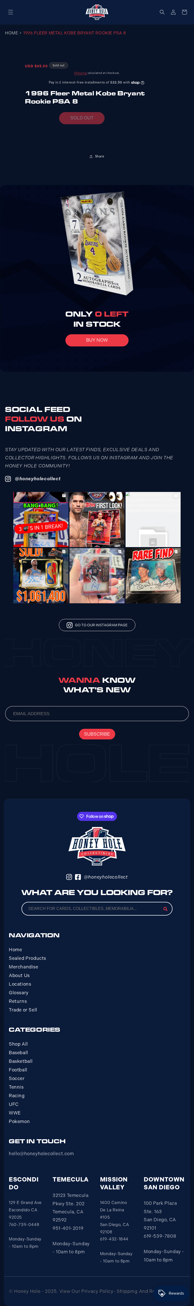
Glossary (19, 993)
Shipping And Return (141, 1291)
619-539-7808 (160, 1236)
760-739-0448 (24, 1224)
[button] (10, 12)
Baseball (18, 1052)
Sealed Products (27, 958)
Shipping (80, 73)
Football (18, 1070)
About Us (19, 975)
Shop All (18, 1044)
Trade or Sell (23, 1010)
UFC (14, 1104)
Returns (18, 1001)
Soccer (17, 1078)
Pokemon (19, 1121)
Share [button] (99, 156)
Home (11, 33)
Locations (20, 984)
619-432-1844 (114, 1239)
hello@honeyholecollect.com (41, 1153)
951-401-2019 (68, 1228)
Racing (17, 1095)
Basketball (21, 1061)
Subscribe (97, 734)
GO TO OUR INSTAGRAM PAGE (101, 625)
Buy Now (97, 340)
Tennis (16, 1087)
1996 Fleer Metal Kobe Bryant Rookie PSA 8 (74, 33)
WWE (15, 1113)
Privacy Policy (97, 1291)
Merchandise (23, 967)
